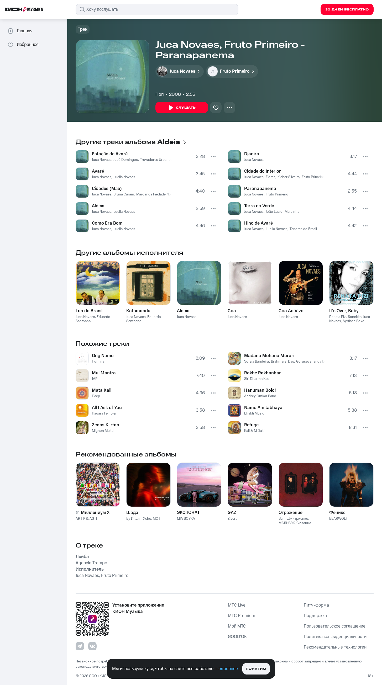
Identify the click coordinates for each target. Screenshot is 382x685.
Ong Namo (103, 356)
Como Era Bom (107, 223)
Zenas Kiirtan (105, 425)
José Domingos (125, 159)
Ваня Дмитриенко (293, 518)
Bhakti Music (254, 413)
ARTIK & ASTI (86, 518)
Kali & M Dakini (255, 430)
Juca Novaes (101, 159)
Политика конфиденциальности (335, 637)
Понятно (256, 669)
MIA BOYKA (186, 518)
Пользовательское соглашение (334, 626)
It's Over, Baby (344, 311)
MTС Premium (241, 616)
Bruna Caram (123, 194)
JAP (94, 378)
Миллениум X (95, 512)
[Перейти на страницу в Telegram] (80, 646)
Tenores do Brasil (303, 229)
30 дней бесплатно (347, 9)
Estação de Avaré (110, 154)
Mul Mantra (104, 373)
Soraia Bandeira (256, 361)
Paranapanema (260, 188)
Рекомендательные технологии (335, 647)
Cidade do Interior (262, 171)
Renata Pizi (337, 317)
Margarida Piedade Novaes (157, 194)
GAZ (232, 512)
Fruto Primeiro (313, 177)
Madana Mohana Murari (269, 356)
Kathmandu (138, 311)
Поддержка (315, 616)
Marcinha (292, 211)
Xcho (147, 518)
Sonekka (355, 317)
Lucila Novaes (124, 177)
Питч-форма (316, 605)
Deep (96, 396)
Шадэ (132, 512)
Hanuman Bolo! (260, 390)
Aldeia (98, 206)
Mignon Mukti (102, 430)
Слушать (186, 107)
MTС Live (236, 605)
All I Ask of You (107, 408)
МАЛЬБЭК (287, 523)
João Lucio (274, 211)
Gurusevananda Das (312, 361)
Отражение (290, 512)
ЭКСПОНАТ (188, 512)
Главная (24, 31)
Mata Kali (101, 390)
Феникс (337, 512)
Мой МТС (237, 626)
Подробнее (227, 669)
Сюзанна (303, 523)
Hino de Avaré (258, 223)
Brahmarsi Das (282, 361)
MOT (156, 518)
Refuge (251, 425)
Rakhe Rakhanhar (262, 373)
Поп (159, 94)
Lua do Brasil (89, 311)
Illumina (98, 361)
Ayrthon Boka (353, 321)
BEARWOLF (338, 518)
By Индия (134, 518)
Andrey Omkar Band (260, 396)
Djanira (251, 154)
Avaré (98, 171)
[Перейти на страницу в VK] (92, 646)
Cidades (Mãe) (107, 188)
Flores (270, 177)
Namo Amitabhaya (263, 408)
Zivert (232, 518)
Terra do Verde (259, 206)
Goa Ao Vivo (291, 311)
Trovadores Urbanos (156, 159)
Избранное (28, 44)
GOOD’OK (237, 637)
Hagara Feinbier (104, 413)
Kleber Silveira (289, 177)
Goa (232, 311)
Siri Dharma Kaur (257, 378)
